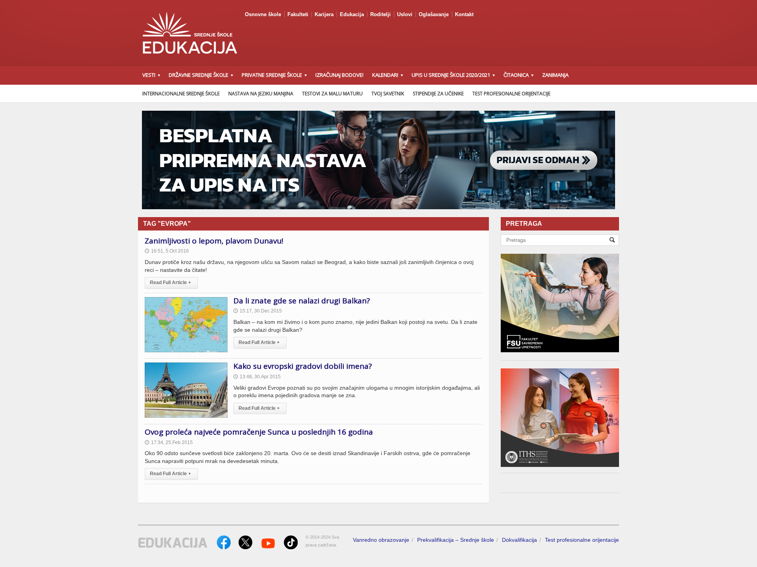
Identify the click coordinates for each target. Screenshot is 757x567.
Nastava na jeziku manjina (260, 93)
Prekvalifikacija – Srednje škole (455, 540)
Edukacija (352, 14)
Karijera (324, 14)
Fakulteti (297, 14)
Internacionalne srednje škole (181, 93)
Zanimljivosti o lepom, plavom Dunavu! (214, 241)
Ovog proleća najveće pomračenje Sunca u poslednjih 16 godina (259, 432)
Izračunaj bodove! (339, 74)
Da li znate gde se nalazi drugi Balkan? (301, 301)
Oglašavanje (434, 14)
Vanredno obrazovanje (381, 540)
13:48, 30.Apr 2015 (257, 376)
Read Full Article (170, 282)
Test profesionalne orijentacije (511, 93)
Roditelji (380, 14)
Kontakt (464, 14)
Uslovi (404, 14)
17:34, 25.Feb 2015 (169, 442)
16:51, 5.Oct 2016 (167, 251)
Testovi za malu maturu (332, 93)
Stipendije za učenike (438, 93)
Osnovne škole (263, 14)
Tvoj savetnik (387, 93)
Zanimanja (555, 74)
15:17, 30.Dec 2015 (257, 311)
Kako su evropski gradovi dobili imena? (302, 366)
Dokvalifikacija (519, 540)
